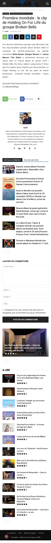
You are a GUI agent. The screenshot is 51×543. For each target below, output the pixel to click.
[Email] (22, 36)
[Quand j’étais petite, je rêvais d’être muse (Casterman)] (8, 416)
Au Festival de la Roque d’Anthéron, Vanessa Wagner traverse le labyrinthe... (31, 498)
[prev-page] (4, 252)
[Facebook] (10, 36)
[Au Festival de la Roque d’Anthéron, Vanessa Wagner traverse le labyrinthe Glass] (8, 499)
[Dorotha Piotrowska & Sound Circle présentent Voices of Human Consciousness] (8, 183)
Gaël (6, 31)
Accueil (4, 10)
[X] (16, 36)
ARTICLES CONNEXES (12, 160)
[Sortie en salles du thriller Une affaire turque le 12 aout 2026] (8, 487)
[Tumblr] (31, 148)
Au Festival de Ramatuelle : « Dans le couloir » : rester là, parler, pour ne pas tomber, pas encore (23, 348)
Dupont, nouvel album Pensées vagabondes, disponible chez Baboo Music (30, 169)
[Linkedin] (27, 36)
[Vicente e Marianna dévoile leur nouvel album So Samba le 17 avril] (8, 243)
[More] (38, 98)
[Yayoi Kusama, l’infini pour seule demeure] (8, 392)
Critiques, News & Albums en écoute (30, 10)
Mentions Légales (30, 533)
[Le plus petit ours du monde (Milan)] (8, 440)
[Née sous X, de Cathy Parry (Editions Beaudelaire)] (8, 463)
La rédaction (11, 533)
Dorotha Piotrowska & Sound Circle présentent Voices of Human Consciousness (30, 181)
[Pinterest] (39, 36)
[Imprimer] (33, 36)
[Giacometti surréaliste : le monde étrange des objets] (8, 428)
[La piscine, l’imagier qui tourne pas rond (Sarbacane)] (8, 403)
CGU (20, 533)
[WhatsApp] (4, 36)
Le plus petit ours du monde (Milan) (31, 437)
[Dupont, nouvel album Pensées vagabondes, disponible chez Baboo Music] (8, 169)
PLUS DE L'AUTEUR (31, 160)
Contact (41, 533)
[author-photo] (25, 124)
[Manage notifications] (6, 537)
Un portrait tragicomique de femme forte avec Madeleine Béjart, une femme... (31, 377)
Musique (13, 10)
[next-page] (8, 252)
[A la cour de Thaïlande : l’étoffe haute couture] (8, 452)
